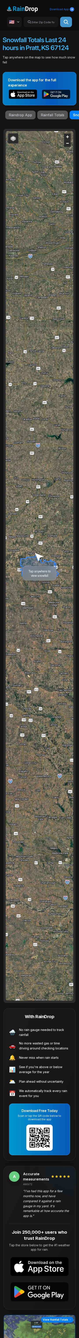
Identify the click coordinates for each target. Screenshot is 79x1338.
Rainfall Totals (52, 115)
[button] (23, 95)
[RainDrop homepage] (27, 8)
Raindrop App (20, 115)
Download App (59, 9)
